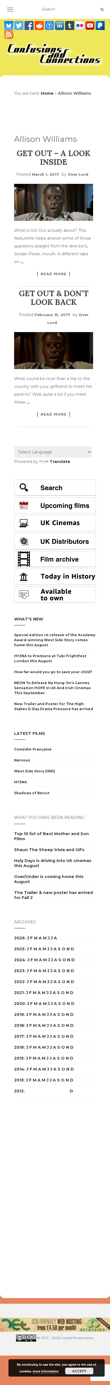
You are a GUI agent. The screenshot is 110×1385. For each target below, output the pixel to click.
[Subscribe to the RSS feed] (8, 34)
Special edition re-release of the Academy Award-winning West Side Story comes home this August (54, 640)
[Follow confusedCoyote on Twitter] (19, 25)
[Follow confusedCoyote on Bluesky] (9, 25)
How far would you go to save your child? (53, 672)
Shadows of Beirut (31, 793)
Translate (60, 461)
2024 (19, 959)
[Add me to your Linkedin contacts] (60, 25)
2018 (19, 1025)
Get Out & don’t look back (54, 297)
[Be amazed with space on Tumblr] (70, 25)
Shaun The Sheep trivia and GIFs (49, 849)
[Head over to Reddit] (40, 25)
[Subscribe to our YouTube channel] (90, 25)
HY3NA (20, 782)
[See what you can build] (50, 25)
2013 (19, 1080)
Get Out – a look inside (54, 157)
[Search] (102, 9)
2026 (19, 938)
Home (47, 93)
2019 (19, 1014)
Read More (54, 274)
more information (46, 1371)
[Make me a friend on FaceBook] (30, 25)
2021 (19, 992)
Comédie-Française (33, 749)
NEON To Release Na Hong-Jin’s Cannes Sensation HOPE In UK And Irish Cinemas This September (52, 688)
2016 (19, 1047)
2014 (19, 1069)
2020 (19, 1003)
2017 (19, 1036)
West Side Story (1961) (34, 771)
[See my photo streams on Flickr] (80, 25)
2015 (19, 1058)
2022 (19, 981)
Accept (79, 1371)
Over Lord (78, 174)
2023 (19, 970)
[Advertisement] (36, 1197)
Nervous (22, 760)
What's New (28, 619)
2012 (19, 1091)
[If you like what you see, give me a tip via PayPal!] (100, 25)
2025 (19, 948)
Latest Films (29, 733)
